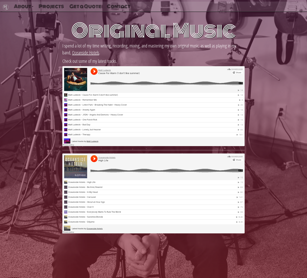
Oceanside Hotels (85, 52)
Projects (51, 6)
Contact (118, 6)
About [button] (23, 6)
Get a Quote (85, 6)
